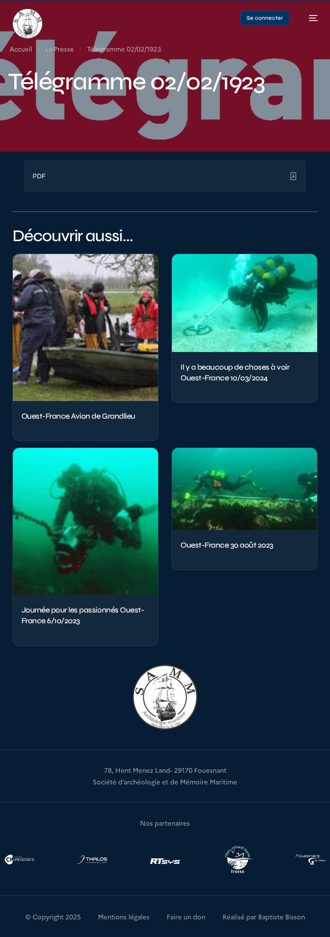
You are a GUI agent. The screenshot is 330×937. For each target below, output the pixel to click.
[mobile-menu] (309, 18)
